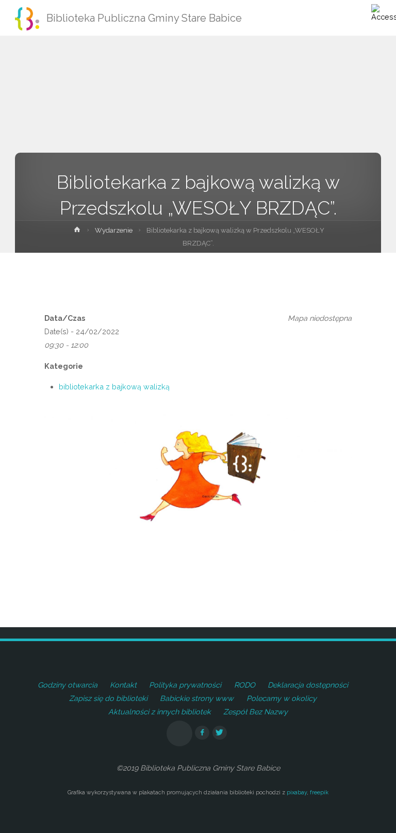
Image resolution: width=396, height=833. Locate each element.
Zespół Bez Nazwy (255, 711)
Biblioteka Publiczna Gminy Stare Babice (144, 18)
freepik (319, 792)
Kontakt (123, 684)
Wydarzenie (114, 230)
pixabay (297, 792)
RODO (244, 684)
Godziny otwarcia (67, 684)
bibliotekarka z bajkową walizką (114, 386)
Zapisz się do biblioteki (108, 698)
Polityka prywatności (185, 684)
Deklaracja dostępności (308, 684)
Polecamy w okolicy (281, 698)
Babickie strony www (197, 698)
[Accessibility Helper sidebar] (383, 12)
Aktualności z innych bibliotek (159, 711)
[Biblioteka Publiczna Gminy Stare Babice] (27, 17)
